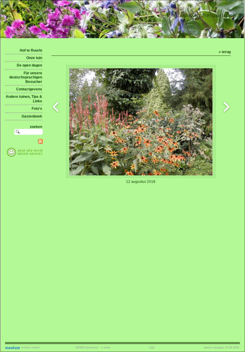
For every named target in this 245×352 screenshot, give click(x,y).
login (152, 347)
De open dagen (29, 65)
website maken (30, 347)
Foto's (37, 108)
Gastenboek (32, 116)
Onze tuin (34, 58)
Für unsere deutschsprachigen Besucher (25, 77)
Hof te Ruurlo (31, 50)
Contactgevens (29, 89)
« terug (225, 52)
